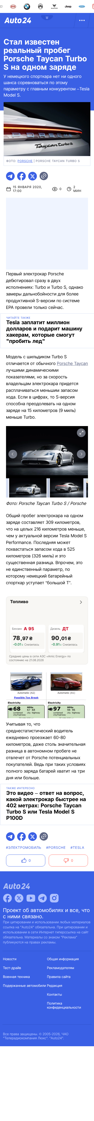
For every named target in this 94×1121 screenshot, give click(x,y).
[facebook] (21, 176)
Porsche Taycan (72, 363)
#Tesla (78, 848)
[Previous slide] (12, 454)
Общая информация (63, 959)
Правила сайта (59, 977)
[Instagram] (54, 898)
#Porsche (56, 848)
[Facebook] (7, 898)
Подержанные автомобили (24, 986)
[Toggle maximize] (81, 432)
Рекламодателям (60, 968)
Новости (10, 959)
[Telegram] (42, 898)
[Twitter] (19, 898)
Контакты (54, 995)
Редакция (54, 986)
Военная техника (16, 977)
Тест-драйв (12, 968)
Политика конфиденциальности (64, 1005)
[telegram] (10, 176)
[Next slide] (81, 454)
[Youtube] (31, 898)
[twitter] (32, 176)
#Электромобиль (23, 848)
